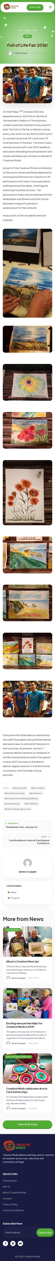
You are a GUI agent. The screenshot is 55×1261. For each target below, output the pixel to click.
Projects (15, 898)
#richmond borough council (18, 809)
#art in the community (14, 793)
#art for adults (37, 788)
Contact (7, 1198)
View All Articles (27, 1124)
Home (20, 30)
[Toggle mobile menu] (50, 7)
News (35, 30)
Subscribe (45, 1232)
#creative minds (12, 803)
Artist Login (35, 7)
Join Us (6, 1186)
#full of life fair (30, 803)
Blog (28, 30)
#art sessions (35, 793)
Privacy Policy (10, 1204)
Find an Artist (10, 1180)
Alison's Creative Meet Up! (22, 961)
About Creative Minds (14, 1192)
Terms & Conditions (13, 1210)
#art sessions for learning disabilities (21, 798)
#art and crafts (19, 788)
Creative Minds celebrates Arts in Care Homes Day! (26, 1090)
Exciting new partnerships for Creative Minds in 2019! (24, 1025)
